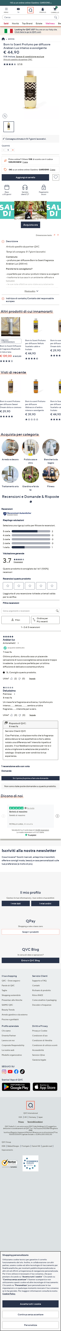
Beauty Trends (8, 1009)
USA (20, 1117)
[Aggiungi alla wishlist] (55, 177)
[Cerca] (56, 17)
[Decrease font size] (58, 235)
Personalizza (30, 1325)
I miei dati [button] (16, 903)
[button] (6, 10)
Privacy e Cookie (39, 1030)
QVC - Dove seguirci (11, 980)
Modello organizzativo (12, 1055)
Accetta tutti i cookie (30, 1303)
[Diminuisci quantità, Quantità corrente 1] (3, 150)
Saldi (6, 23)
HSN (3, 1146)
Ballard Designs (13, 1146)
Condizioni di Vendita (42, 1040)
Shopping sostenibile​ (11, 995)
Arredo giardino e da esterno (15, 1014)
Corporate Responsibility (13, 1045)
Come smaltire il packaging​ (44, 1000)
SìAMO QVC (7, 1005)
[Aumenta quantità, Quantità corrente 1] (12, 150)
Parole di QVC (8, 985)
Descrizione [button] (12, 241)
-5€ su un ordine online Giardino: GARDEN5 (30, 2)
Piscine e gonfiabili (10, 1019)
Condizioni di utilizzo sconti (44, 1045)
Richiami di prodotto (41, 990)
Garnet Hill (36, 1146)
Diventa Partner (9, 1035)
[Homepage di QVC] (3, 39)
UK (25, 1117)
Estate (39, 23)
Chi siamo (6, 1030)
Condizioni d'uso (40, 1035)
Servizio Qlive (38, 1055)
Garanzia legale (39, 1060)
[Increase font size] (55, 235)
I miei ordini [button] (45, 903)
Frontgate (26, 1146)
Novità (15, 23)
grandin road (47, 1146)
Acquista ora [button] (30, 224)
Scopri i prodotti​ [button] (30, 931)
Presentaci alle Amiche (12, 1000)
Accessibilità (38, 1050)
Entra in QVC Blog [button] (30, 960)
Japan (40, 1117)
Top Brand (27, 23)
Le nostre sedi (8, 1050)
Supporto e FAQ (39, 980)
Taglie (4, 990)
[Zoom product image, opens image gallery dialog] (4, 116)
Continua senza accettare (30, 1314)
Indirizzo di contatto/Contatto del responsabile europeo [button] (30, 300)
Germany (32, 1117)
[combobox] (27, 17)
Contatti (36, 985)
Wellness (50, 23)
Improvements (7, 1150)
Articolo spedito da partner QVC (17, 59)
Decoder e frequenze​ (41, 1005)
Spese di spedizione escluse (30, 56)
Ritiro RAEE (37, 995)
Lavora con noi (8, 1040)
